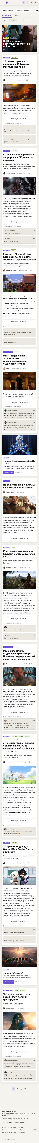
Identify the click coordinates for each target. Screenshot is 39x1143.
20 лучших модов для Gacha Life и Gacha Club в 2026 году (18, 849)
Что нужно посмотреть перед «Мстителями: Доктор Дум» (16, 997)
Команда (14, 1127)
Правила (23, 1130)
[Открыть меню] (3, 2)
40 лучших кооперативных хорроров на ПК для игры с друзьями (19, 157)
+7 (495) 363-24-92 (21, 1119)
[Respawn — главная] (7, 3)
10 (25, 1089)
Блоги (21, 1127)
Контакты (22, 1133)
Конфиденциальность (9, 1133)
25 (28, 80)
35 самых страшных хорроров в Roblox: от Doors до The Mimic (16, 64)
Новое (17, 15)
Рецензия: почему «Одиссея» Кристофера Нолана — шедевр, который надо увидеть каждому (19, 655)
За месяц (20, 20)
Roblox (8, 110)
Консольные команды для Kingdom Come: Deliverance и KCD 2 (19, 554)
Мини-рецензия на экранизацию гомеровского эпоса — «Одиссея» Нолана (16, 359)
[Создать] (23, 2)
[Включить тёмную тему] (31, 2)
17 (31, 270)
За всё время (30, 20)
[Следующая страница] (30, 1089)
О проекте (5, 1127)
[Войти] (35, 2)
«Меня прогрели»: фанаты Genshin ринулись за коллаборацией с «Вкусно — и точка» (18, 747)
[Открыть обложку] (19, 93)
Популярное (6, 15)
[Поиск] (27, 2)
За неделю (13, 20)
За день (5, 20)
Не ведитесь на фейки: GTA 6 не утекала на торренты (19, 486)
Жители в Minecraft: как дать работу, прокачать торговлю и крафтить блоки (19, 257)
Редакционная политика (10, 1130)
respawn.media (9, 1111)
